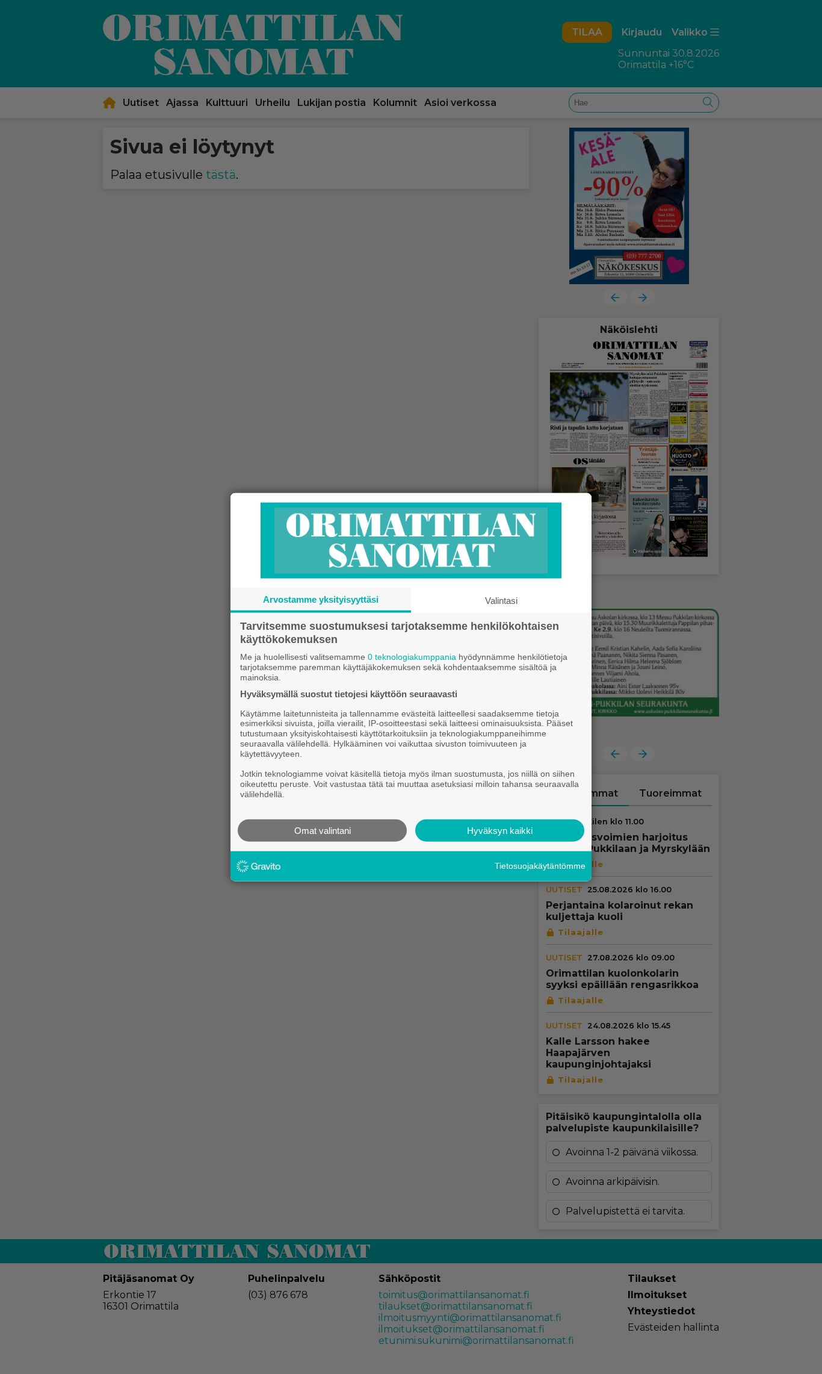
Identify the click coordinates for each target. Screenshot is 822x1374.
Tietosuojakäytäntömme (540, 866)
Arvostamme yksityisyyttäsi (321, 599)
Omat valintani (322, 830)
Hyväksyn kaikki (500, 830)
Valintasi (501, 600)
